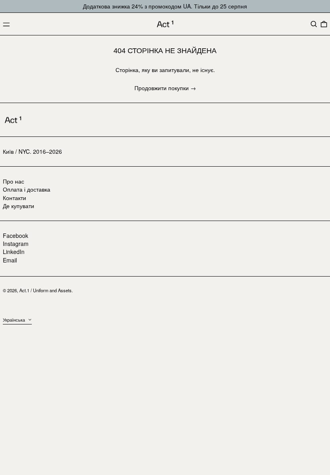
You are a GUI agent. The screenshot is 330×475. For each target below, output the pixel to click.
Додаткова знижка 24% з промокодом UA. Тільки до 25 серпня (165, 6)
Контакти (14, 198)
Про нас (13, 181)
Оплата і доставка (26, 189)
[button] (314, 24)
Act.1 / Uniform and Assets (45, 290)
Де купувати (18, 206)
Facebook (15, 235)
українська (14, 319)
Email (10, 260)
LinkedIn (14, 251)
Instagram (16, 243)
